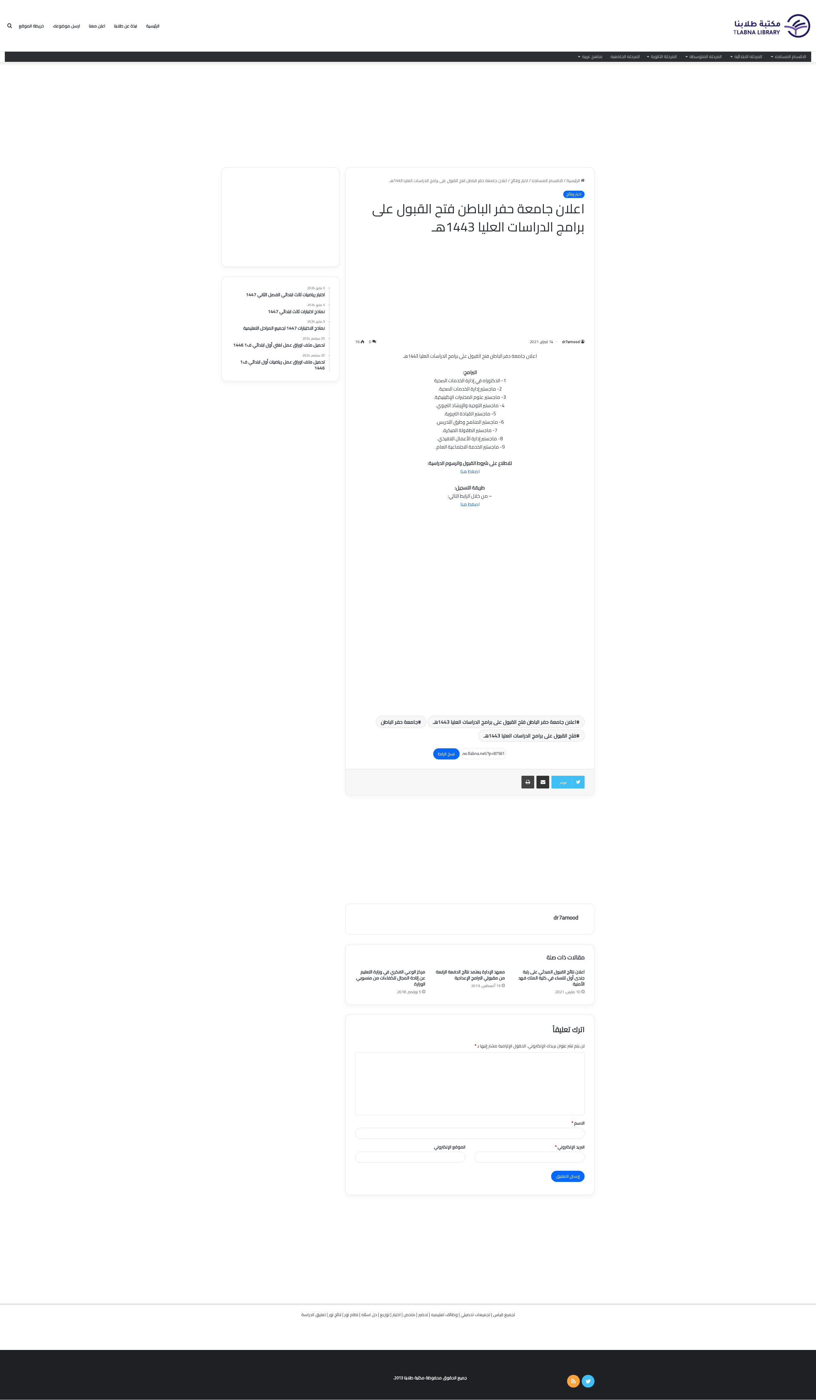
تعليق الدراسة (313, 1314)
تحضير (423, 1314)
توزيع (385, 1314)
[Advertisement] (408, 113)
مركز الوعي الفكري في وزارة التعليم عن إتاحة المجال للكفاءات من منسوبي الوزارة (390, 978)
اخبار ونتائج (519, 180)
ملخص (409, 1314)
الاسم (578, 1123)
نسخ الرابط (446, 754)
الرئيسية (152, 26)
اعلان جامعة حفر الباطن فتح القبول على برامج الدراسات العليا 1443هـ (504, 722)
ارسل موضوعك (66, 26)
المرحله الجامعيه (625, 56)
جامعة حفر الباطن (399, 722)
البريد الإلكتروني (570, 1147)
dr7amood (571, 341)
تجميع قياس (504, 1314)
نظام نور (351, 1314)
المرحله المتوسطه (705, 56)
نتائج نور (335, 1314)
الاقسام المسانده (790, 56)
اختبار (396, 1314)
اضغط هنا (470, 471)
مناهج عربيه (592, 56)
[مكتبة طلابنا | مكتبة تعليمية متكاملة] (771, 26)
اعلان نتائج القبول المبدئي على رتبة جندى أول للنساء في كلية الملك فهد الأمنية (551, 978)
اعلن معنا (97, 26)
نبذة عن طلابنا (125, 26)
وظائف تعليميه (444, 1314)
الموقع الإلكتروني (449, 1147)
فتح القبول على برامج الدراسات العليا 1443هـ (530, 735)
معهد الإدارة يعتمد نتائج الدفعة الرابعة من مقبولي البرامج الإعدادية (470, 975)
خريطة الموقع (31, 26)
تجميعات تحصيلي (475, 1314)
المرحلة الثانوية (664, 56)
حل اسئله (369, 1314)
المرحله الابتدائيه (748, 56)
